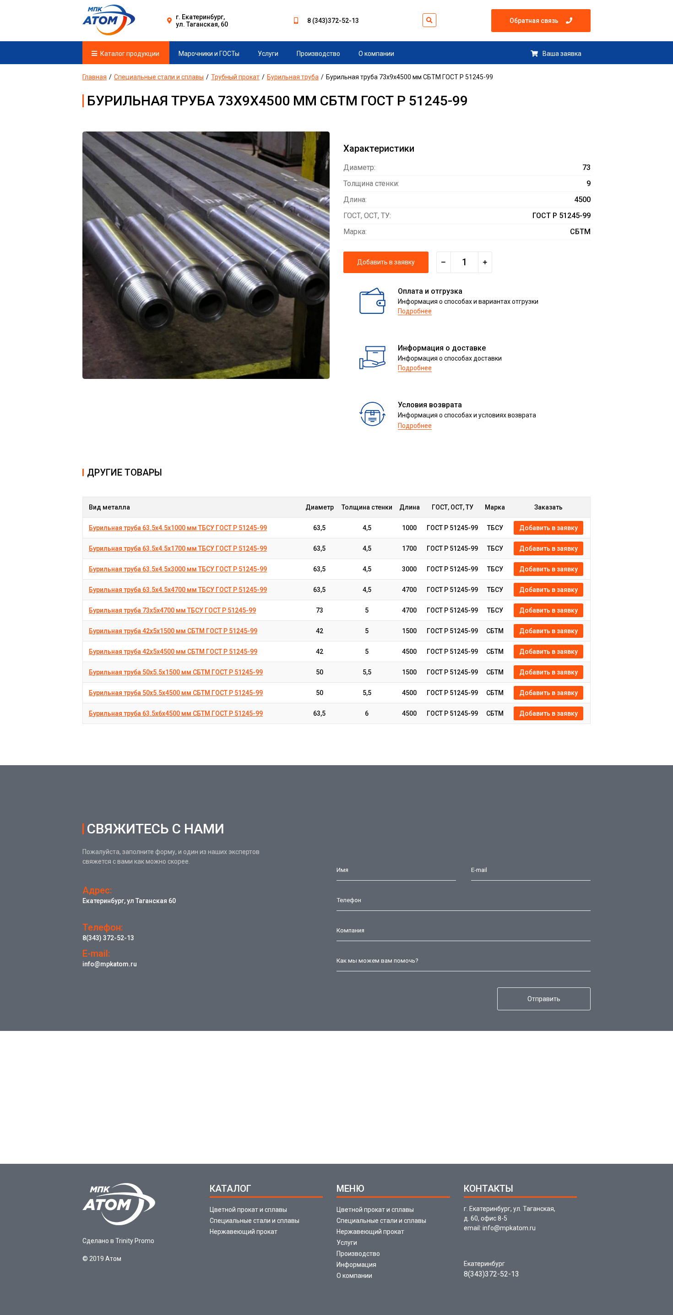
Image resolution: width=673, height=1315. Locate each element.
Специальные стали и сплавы (159, 77)
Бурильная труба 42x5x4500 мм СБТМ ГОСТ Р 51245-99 (173, 651)
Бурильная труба (293, 77)
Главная (94, 77)
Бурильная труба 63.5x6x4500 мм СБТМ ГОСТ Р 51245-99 (176, 713)
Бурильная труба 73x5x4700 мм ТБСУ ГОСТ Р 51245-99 (172, 610)
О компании (376, 53)
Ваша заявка (562, 53)
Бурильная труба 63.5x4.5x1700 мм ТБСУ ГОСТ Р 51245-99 (178, 548)
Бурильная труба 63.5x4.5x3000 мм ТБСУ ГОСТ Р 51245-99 (178, 569)
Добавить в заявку (386, 262)
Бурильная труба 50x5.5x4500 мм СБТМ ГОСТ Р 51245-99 (176, 692)
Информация (356, 1264)
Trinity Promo (134, 1240)
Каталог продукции (129, 53)
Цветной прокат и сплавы (248, 1209)
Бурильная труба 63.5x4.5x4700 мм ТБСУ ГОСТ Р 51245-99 (178, 589)
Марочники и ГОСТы (209, 53)
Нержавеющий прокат (243, 1231)
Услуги (268, 53)
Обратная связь (534, 20)
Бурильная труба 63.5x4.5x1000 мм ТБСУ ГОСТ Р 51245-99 (178, 527)
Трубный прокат (235, 77)
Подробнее (415, 311)
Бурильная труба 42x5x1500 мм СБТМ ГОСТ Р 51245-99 (173, 631)
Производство (318, 53)
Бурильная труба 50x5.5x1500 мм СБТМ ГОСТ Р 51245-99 (176, 672)
